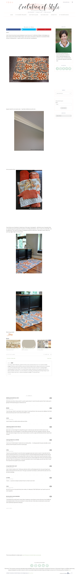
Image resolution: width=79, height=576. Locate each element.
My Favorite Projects (21, 14)
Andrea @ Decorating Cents (12, 397)
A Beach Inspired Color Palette (42, 348)
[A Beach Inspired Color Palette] (44, 344)
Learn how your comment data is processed (32, 555)
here (70, 570)
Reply (50, 408)
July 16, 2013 (8, 354)
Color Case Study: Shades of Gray (12, 348)
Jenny (14, 354)
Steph (7, 418)
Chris (7, 486)
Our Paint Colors (33, 14)
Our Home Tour (44, 14)
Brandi (7, 408)
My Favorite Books (64, 14)
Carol (7, 450)
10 (50, 354)
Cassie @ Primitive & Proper (12, 439)
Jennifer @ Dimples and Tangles (13, 426)
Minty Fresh (49, 358)
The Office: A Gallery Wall (11, 358)
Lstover (8, 477)
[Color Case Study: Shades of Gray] (13, 344)
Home (11, 14)
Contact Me (54, 14)
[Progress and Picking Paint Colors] (29, 344)
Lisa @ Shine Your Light (11, 466)
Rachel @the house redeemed (13, 496)
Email (57, 102)
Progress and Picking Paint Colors (28, 348)
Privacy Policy (31, 573)
